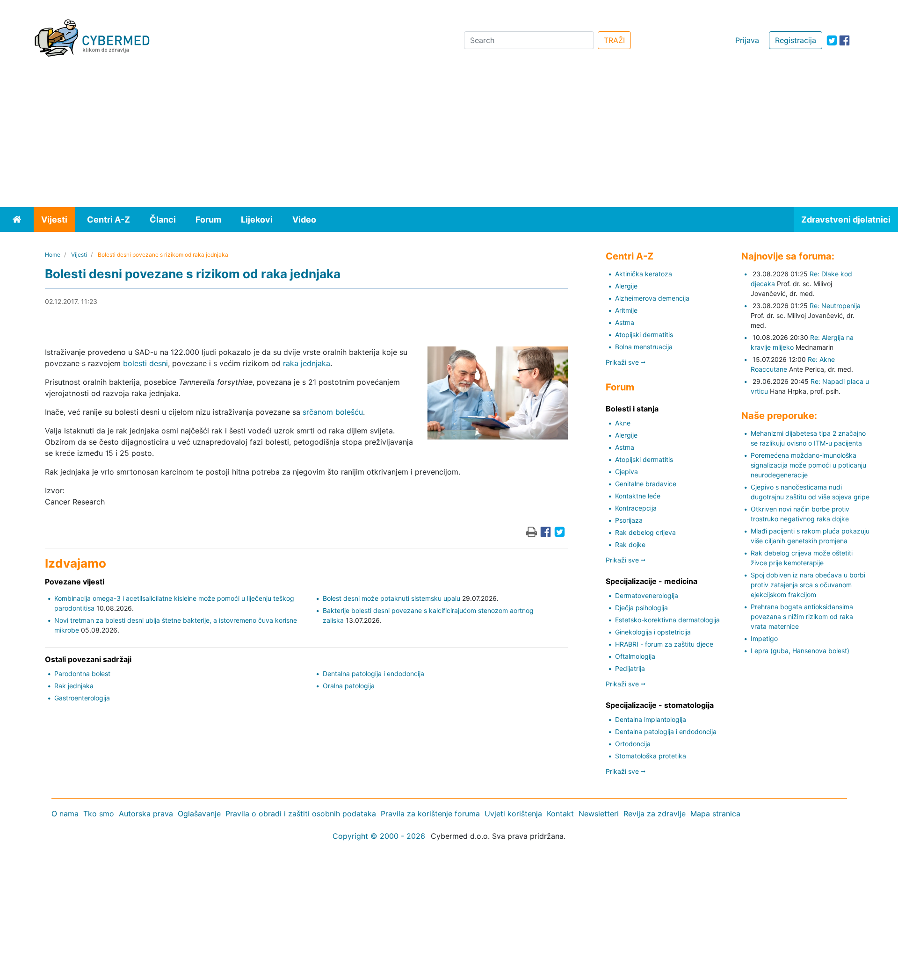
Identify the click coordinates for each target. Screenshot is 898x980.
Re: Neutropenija (835, 306)
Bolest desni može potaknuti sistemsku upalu (391, 598)
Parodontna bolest (82, 673)
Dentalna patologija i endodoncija (373, 673)
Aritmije (626, 310)
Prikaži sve (623, 362)
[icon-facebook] (844, 40)
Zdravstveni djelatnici (846, 219)
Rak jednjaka (74, 686)
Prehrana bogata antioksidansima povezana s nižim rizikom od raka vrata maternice (802, 616)
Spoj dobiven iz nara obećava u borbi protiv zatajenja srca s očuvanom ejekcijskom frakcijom (808, 584)
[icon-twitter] (832, 40)
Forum (208, 219)
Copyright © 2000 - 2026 (379, 836)
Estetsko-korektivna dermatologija (667, 620)
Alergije (626, 286)
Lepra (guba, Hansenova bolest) (800, 651)
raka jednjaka (306, 363)
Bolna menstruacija (644, 347)
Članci (163, 219)
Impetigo (764, 638)
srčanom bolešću (333, 412)
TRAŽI (614, 40)
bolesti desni (145, 363)
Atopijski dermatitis (644, 335)
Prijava (747, 40)
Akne (622, 423)
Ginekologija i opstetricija (653, 632)
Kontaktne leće (637, 496)
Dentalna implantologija (650, 719)
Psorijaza (629, 520)
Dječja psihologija (641, 608)
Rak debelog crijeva (645, 532)
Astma (624, 322)
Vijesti (54, 219)
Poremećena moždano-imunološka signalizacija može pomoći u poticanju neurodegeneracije (808, 465)
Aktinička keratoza (643, 274)
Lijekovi (257, 219)
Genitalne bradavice (645, 484)
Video (304, 219)
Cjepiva (626, 472)
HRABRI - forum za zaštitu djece (664, 644)
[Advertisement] (449, 137)
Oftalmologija (635, 656)
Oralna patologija (349, 686)
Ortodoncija (633, 744)
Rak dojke (630, 544)
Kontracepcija (636, 508)
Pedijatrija (630, 668)
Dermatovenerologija (646, 595)
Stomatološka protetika (650, 756)
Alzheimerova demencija (652, 298)
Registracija (795, 40)
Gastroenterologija (82, 698)
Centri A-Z (108, 219)
